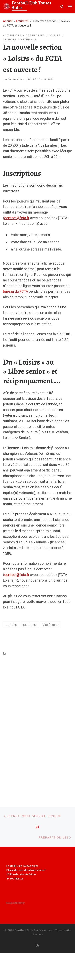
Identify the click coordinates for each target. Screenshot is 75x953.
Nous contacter (15, 902)
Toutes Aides (16, 79)
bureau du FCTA (15, 291)
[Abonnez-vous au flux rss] (4, 654)
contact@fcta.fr (16, 218)
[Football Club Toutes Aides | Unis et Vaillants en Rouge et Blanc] (6, 6)
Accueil (8, 21)
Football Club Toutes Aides (33, 930)
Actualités (22, 21)
